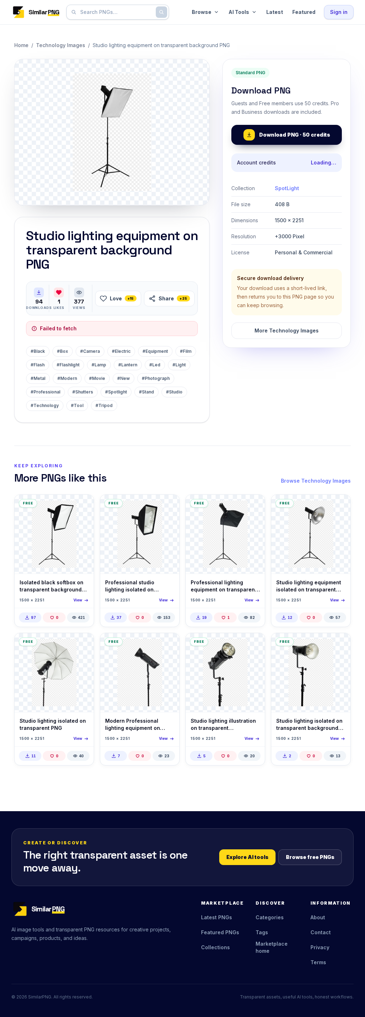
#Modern (67, 378)
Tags (262, 932)
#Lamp (99, 364)
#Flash (38, 364)
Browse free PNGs (310, 857)
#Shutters (82, 392)
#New (123, 378)
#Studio (174, 392)
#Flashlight (68, 364)
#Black (38, 351)
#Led (154, 364)
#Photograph (156, 378)
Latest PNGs (216, 917)
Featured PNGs (220, 932)
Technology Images (60, 45)
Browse (201, 12)
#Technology (45, 405)
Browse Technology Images (316, 481)
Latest (274, 12)
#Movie (97, 378)
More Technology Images (287, 330)
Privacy (319, 947)
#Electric (121, 351)
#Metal (38, 378)
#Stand (146, 392)
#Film (185, 351)
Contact (320, 932)
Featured (303, 12)
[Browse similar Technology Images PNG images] (82, 506)
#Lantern (127, 364)
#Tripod (104, 405)
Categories (270, 917)
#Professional (45, 392)
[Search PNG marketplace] (161, 12)
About (317, 917)
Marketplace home (272, 947)
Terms (318, 962)
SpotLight (287, 188)
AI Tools (238, 12)
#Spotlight (116, 392)
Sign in (339, 12)
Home (21, 45)
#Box (62, 351)
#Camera (90, 351)
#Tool (77, 405)
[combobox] (116, 12)
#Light (179, 364)
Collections (215, 947)
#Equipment (155, 351)
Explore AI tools (247, 857)
